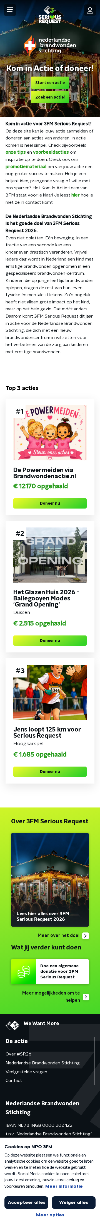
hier (76, 195)
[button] (10, 10)
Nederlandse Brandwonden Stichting (43, 1063)
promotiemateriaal (26, 167)
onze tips (16, 152)
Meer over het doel (58, 935)
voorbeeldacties (51, 152)
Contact (14, 1080)
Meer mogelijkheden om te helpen (51, 997)
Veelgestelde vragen (26, 1072)
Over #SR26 (18, 1054)
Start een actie (50, 83)
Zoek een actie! (50, 97)
